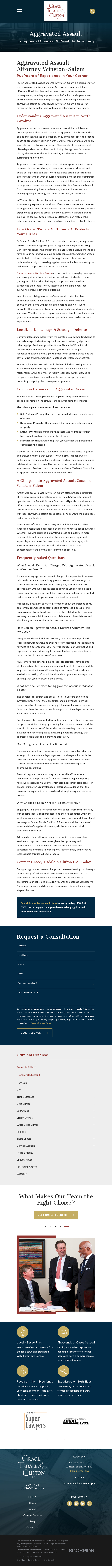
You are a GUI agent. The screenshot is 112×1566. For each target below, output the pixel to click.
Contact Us (32, 1527)
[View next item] (61, 1440)
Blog (32, 1521)
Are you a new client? (27, 983)
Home (32, 1502)
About (32, 1509)
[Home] (55, 11)
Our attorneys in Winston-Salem (34, 273)
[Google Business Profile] (76, 1503)
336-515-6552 (32, 1488)
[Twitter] (89, 1503)
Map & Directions (79, 1470)
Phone (21, 964)
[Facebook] (69, 1503)
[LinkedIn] (82, 1503)
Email (20, 974)
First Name (23, 946)
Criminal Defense (32, 1515)
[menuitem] (54, 1067)
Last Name (23, 955)
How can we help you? (28, 992)
